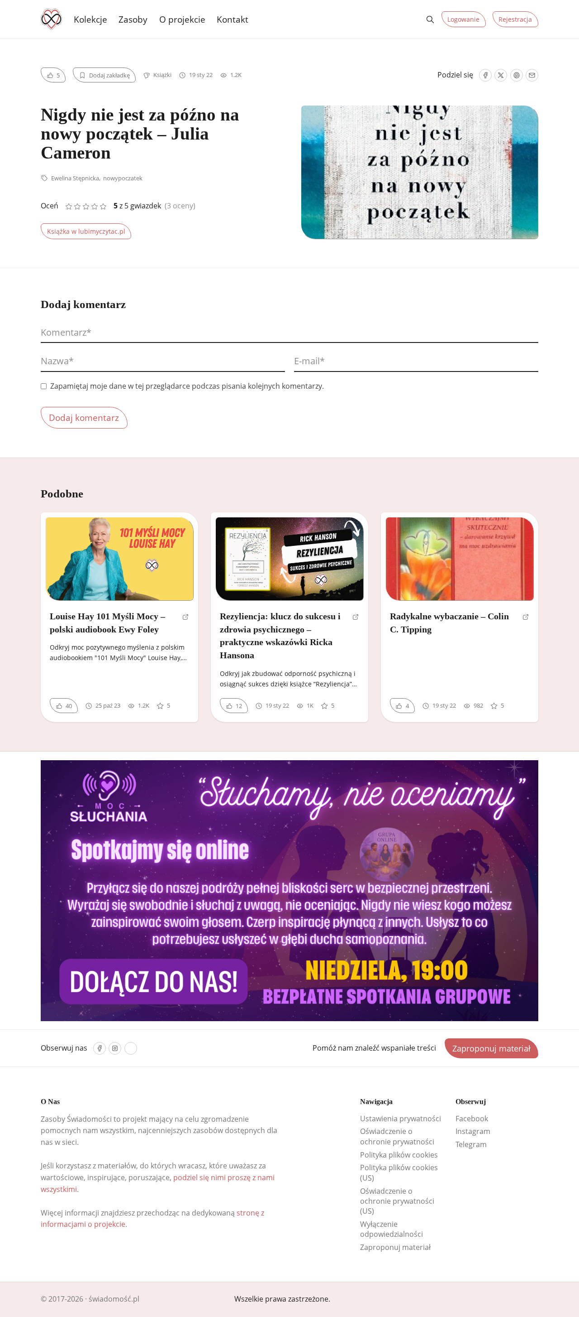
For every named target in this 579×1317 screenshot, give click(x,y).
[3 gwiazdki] (85, 206)
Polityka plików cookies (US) (399, 1172)
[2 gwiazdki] (77, 206)
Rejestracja (515, 19)
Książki (162, 75)
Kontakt (232, 19)
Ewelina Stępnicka (75, 178)
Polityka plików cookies (399, 1155)
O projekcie (182, 19)
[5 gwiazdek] (103, 206)
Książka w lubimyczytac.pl (86, 231)
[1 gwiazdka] (68, 206)
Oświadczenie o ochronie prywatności (397, 1136)
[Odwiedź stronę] (185, 627)
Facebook (472, 1119)
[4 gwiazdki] (94, 206)
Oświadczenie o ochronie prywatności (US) (397, 1201)
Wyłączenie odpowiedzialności (391, 1229)
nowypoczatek (122, 178)
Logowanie (463, 19)
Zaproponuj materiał (491, 1048)
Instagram (473, 1131)
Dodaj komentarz (84, 417)
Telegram (471, 1144)
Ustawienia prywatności (400, 1119)
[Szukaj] (430, 19)
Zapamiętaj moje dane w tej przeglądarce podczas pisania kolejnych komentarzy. (187, 386)
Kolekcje (90, 19)
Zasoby (133, 19)
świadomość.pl (114, 1299)
